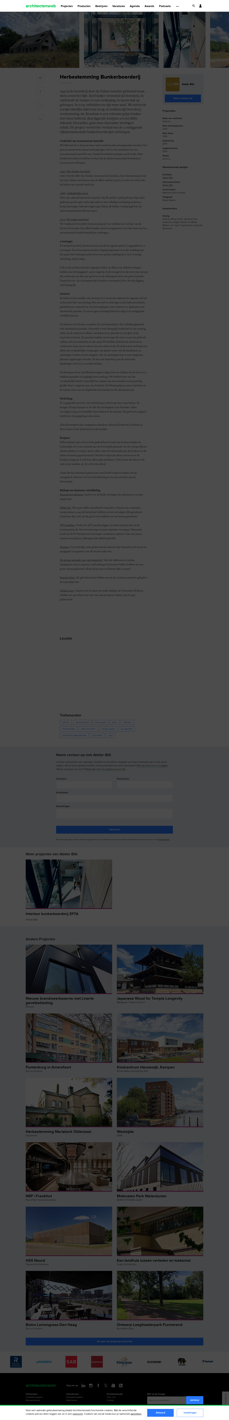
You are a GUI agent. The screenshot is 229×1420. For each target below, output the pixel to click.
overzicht (78, 1414)
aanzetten (136, 1414)
